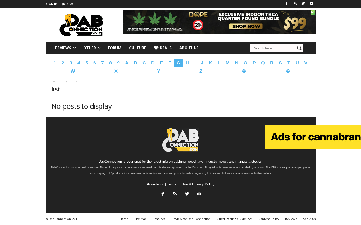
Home (54, 81)
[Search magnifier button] (299, 48)
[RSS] (295, 4)
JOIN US (68, 4)
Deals (165, 47)
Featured (159, 219)
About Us (188, 47)
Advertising (155, 184)
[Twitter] (303, 4)
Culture (137, 47)
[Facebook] (287, 4)
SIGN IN (52, 4)
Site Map (141, 219)
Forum (114, 47)
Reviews (63, 47)
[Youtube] (311, 4)
